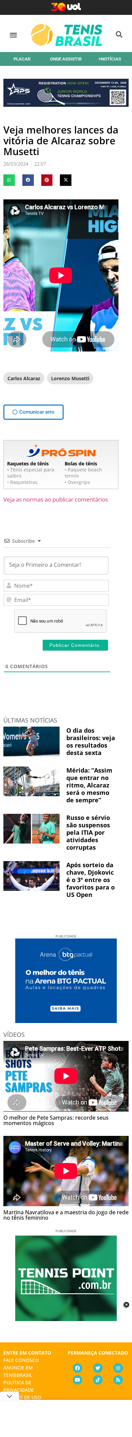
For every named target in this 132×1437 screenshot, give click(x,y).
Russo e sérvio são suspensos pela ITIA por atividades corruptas (88, 832)
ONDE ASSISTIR (66, 59)
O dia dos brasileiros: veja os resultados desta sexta (90, 741)
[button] (13, 35)
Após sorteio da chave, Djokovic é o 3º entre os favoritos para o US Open (90, 880)
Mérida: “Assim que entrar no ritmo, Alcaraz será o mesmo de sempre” (89, 785)
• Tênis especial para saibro (30, 472)
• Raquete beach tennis (83, 472)
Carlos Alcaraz (23, 378)
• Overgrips (77, 482)
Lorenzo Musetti (70, 378)
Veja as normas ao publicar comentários (55, 499)
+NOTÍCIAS (109, 59)
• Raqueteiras (22, 482)
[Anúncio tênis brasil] (66, 1021)
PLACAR (22, 59)
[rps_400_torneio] (66, 104)
